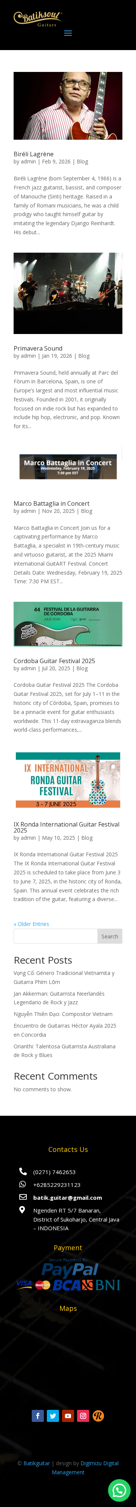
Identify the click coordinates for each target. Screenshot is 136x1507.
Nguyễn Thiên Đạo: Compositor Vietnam (63, 1013)
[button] (119, 1490)
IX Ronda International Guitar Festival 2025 (66, 827)
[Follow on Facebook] (38, 1416)
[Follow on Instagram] (83, 1416)
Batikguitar (36, 1463)
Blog (82, 161)
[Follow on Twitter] (53, 1416)
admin (28, 161)
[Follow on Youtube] (68, 1416)
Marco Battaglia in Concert (52, 503)
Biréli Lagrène (34, 154)
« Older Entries (31, 923)
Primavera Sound (38, 348)
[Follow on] (98, 1416)
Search (110, 936)
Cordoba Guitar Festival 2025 (54, 661)
